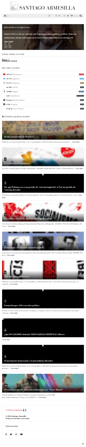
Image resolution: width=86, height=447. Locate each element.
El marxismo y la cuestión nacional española (24, 247)
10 (6, 385)
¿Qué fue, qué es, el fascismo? (17, 276)
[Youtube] (72, 16)
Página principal (11, 426)
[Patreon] (53, 16)
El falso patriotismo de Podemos (18, 136)
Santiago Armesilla (75, 47)
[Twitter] (68, 16)
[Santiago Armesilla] (43, 11)
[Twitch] (49, 16)
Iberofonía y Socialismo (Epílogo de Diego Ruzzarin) (28, 218)
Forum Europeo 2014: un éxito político (21, 305)
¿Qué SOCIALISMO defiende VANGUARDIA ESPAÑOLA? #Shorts (34, 334)
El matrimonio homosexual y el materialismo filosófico (28, 360)
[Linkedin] (59, 16)
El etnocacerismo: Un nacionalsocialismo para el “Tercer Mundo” (33, 389)
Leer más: (76, 142)
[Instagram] (64, 16)
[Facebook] (56, 16)
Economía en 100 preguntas (17, 163)
